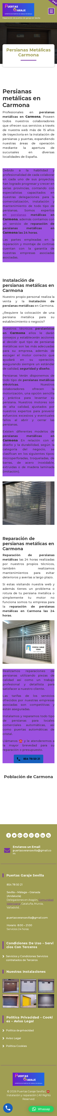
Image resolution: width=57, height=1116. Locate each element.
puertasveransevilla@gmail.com (32, 852)
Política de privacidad (20, 1030)
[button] (41, 1109)
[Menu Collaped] (51, 11)
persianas (18, 215)
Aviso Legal (13, 1038)
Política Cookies (16, 1046)
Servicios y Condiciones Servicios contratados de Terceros (27, 958)
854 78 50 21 (31, 758)
